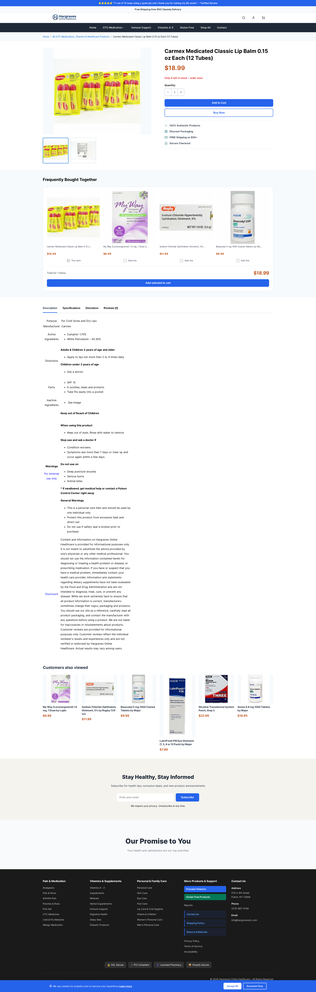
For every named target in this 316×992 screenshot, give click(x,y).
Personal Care (144, 887)
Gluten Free (187, 27)
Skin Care (142, 893)
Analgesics (48, 887)
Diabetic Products (99, 924)
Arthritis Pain (49, 898)
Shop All (206, 27)
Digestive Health (98, 914)
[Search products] (243, 17)
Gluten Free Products (198, 897)
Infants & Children (146, 914)
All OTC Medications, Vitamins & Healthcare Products (81, 36)
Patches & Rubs (51, 903)
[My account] (253, 17)
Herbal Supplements (101, 903)
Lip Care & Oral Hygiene (150, 909)
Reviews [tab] (111, 308)
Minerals (94, 898)
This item (76, 260)
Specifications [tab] (71, 308)
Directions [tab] (92, 308)
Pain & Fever (49, 893)
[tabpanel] (158, 484)
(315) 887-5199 (240, 908)
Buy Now (219, 112)
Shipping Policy (195, 923)
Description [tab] (50, 308)
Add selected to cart (158, 283)
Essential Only (255, 986)
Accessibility (191, 951)
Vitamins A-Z (165, 27)
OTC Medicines (51, 914)
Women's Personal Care (149, 919)
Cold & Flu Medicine (53, 919)
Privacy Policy (191, 941)
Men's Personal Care (148, 924)
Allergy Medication (53, 924)
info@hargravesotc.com (244, 920)
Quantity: (170, 85)
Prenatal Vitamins (196, 889)
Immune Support (141, 27)
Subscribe (187, 797)
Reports (188, 905)
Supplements (97, 893)
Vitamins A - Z (97, 887)
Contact (222, 27)
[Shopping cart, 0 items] (263, 17)
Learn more (125, 986)
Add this (132, 260)
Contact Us (193, 914)
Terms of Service (193, 946)
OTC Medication (112, 27)
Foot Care (142, 903)
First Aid (47, 909)
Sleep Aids (95, 919)
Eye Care (142, 898)
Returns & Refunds (197, 932)
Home (92, 27)
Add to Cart (219, 102)
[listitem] (55, 150)
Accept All (232, 986)
